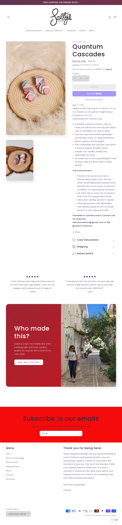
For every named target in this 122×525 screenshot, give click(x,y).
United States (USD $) (17, 514)
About (8, 471)
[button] (8, 17)
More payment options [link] (94, 99)
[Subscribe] (79, 433)
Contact (9, 475)
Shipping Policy (12, 466)
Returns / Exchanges (15, 458)
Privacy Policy (12, 462)
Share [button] (77, 232)
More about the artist (29, 362)
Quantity (75, 74)
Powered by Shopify (109, 515)
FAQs (8, 454)
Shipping (76, 65)
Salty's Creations (96, 515)
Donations (10, 479)
